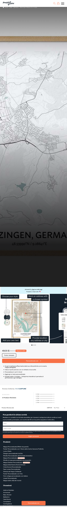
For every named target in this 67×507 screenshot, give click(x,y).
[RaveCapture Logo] (20, 388)
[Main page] (8, 3)
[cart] (58, 3)
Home (6, 7)
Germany (16, 7)
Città (11, 7)
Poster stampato (9, 355)
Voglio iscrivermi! (33, 436)
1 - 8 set (32, 289)
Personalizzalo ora (33, 503)
